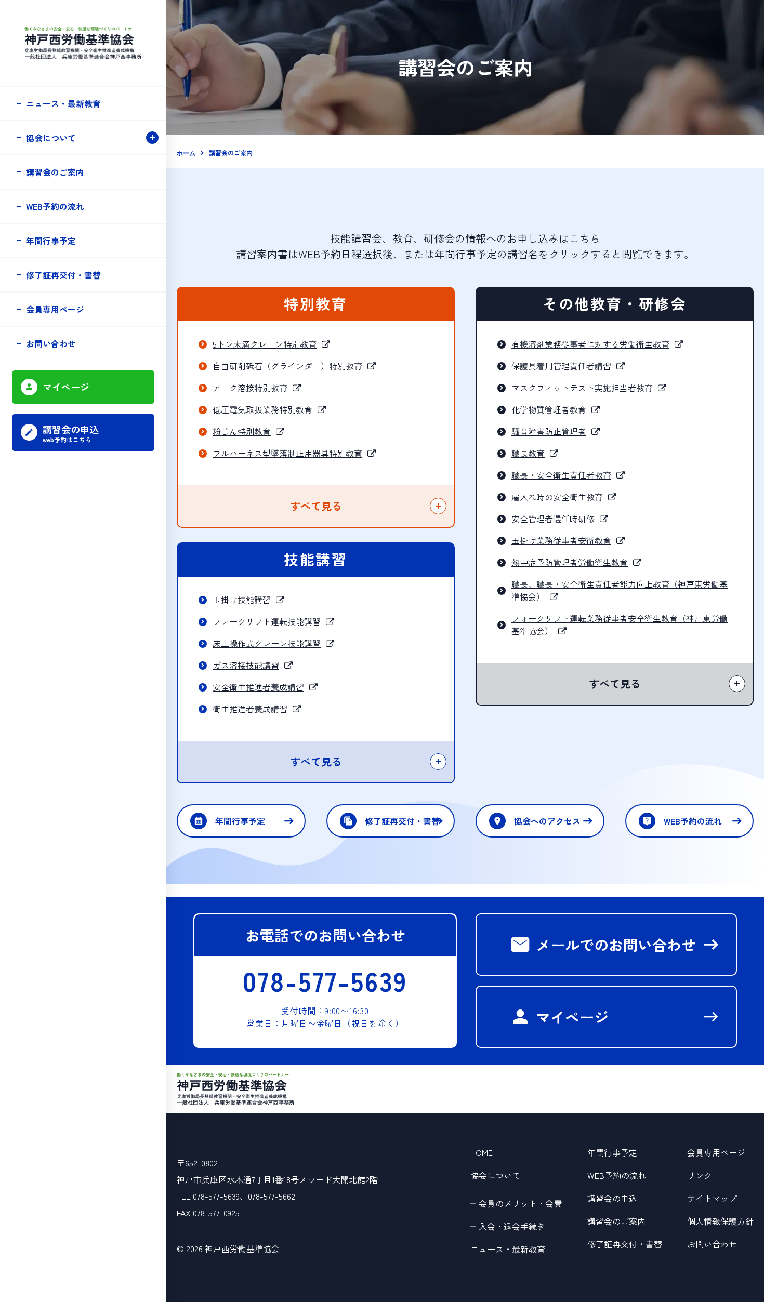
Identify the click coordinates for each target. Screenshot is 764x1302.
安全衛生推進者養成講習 (258, 687)
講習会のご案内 (55, 172)
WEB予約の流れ (693, 821)
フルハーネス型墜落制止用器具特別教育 (287, 453)
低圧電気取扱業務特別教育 (262, 409)
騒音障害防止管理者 (548, 431)
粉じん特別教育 (242, 431)
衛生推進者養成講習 (250, 708)
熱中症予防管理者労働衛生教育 (569, 562)
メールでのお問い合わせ (616, 944)
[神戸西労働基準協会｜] (236, 1087)
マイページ (572, 1016)
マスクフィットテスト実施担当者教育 (582, 387)
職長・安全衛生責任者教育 (561, 475)
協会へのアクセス (547, 821)
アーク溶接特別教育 (250, 387)
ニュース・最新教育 (63, 103)
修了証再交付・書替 (402, 821)
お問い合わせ (51, 343)
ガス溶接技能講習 (246, 665)
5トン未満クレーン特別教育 (265, 344)
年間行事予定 (240, 821)
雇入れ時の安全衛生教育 (557, 496)
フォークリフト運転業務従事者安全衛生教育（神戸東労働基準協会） (619, 624)
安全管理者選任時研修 (553, 518)
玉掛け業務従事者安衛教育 (561, 540)
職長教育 (528, 453)
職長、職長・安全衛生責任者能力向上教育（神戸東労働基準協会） (619, 590)
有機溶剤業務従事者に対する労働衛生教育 (590, 344)
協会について (51, 137)
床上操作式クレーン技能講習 (267, 643)
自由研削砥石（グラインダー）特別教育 (287, 366)
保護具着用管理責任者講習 (561, 366)
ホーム (186, 153)
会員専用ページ (55, 309)
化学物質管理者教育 (548, 409)
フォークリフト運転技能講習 (267, 621)
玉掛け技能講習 (242, 599)
